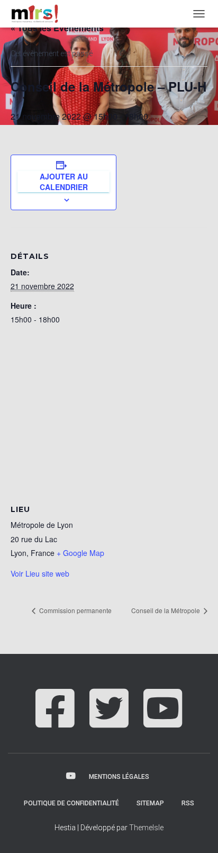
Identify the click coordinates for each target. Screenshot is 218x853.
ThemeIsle (146, 827)
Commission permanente (75, 610)
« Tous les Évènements (57, 28)
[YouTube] (163, 720)
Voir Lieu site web (40, 573)
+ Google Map (80, 552)
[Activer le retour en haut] (197, 832)
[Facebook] (55, 720)
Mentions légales (119, 776)
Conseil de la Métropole (166, 610)
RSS (187, 803)
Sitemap (150, 803)
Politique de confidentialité (71, 803)
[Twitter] (109, 720)
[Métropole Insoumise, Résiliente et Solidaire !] (38, 14)
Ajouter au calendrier (64, 181)
